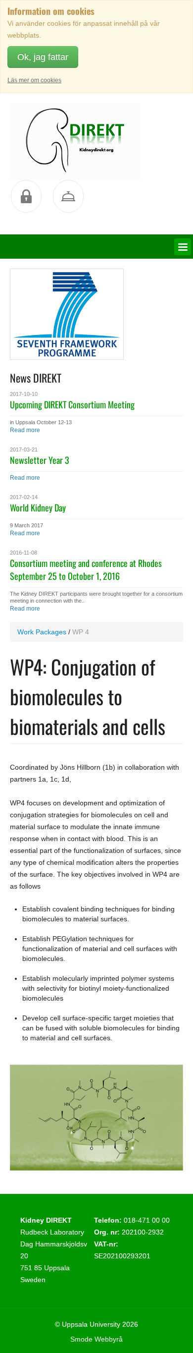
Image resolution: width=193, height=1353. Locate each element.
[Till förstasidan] (75, 141)
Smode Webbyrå (96, 1339)
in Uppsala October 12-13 (41, 422)
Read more (25, 430)
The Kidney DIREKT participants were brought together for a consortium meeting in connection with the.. (96, 597)
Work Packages (41, 632)
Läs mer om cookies (34, 80)
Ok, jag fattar (42, 57)
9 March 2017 (26, 525)
